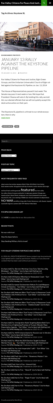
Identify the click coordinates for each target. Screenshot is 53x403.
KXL (17, 126)
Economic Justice (32, 186)
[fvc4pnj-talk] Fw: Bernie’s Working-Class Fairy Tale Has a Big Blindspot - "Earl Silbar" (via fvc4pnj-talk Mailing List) (24, 270)
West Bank (33, 203)
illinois (16, 195)
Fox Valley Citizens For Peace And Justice (21, 3)
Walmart (27, 203)
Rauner (44, 201)
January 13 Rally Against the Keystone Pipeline (24, 64)
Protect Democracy (32, 201)
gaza (31, 193)
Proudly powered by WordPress (11, 400)
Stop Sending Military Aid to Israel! (14, 241)
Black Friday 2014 (27, 184)
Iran (27, 195)
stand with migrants (7, 203)
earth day (24, 186)
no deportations (44, 197)
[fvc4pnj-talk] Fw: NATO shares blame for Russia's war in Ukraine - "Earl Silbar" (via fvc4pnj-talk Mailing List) (26, 334)
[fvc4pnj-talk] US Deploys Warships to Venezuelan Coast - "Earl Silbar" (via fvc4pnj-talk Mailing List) (25, 278)
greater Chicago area (39, 193)
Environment (6, 55)
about (3, 184)
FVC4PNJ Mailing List (14, 273)
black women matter (7, 186)
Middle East (24, 197)
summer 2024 (17, 203)
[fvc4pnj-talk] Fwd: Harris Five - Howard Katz (18, 364)
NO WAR (7, 200)
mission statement (34, 197)
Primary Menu (50, 3)
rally (40, 201)
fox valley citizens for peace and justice (12, 193)
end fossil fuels (5, 190)
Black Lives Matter (38, 184)
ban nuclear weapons (15, 184)
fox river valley (39, 190)
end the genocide (15, 190)
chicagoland (17, 186)
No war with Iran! (8, 232)
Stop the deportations (9, 237)
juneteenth (35, 195)
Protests (16, 55)
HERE (6, 217)
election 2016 (42, 186)
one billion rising (18, 201)
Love (13, 197)
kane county (42, 195)
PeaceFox (23, 73)
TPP (23, 203)
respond (49, 201)
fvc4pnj (27, 193)
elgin (47, 186)
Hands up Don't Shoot (7, 195)
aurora (7, 184)
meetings (18, 197)
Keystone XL (7, 126)
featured (28, 190)
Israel (30, 195)
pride (25, 201)
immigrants (22, 195)
